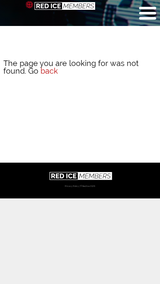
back (49, 70)
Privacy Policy (72, 186)
